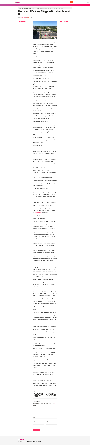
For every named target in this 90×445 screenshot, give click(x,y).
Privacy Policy (29, 441)
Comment (35, 405)
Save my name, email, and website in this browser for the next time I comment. (44, 426)
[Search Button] (71, 2)
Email (34, 421)
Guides (28, 17)
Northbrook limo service (37, 207)
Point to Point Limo (38, 212)
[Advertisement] (24, 37)
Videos (34, 441)
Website (47, 421)
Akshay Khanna (23, 17)
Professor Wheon (38, 441)
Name (34, 417)
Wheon (21, 441)
